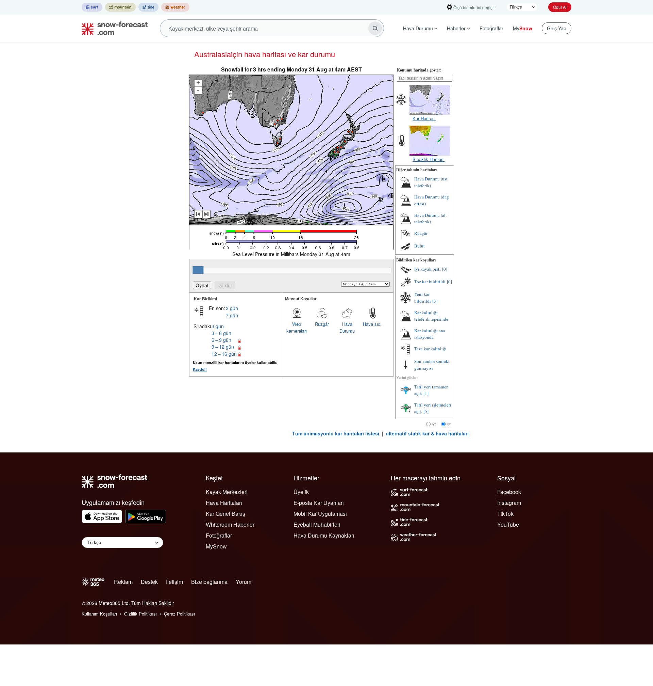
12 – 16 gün (224, 353)
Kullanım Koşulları (99, 613)
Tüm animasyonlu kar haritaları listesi (335, 433)
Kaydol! (200, 369)
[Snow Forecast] (113, 28)
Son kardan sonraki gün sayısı (432, 364)
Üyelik (301, 492)
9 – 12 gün (223, 346)
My (522, 28)
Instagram (509, 503)
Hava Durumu (418, 28)
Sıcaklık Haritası (429, 159)
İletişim (174, 582)
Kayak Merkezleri (227, 492)
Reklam (123, 582)
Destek (149, 582)
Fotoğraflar (491, 28)
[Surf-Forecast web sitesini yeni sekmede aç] (92, 7)
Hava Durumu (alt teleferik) (430, 218)
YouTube (508, 524)
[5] (426, 411)
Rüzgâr (322, 324)
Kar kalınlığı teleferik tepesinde (431, 315)
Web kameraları (296, 327)
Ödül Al (560, 7)
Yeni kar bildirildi (422, 297)
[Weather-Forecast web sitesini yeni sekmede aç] (175, 7)
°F (449, 424)
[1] (426, 393)
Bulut (419, 246)
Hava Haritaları (224, 503)
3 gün (232, 308)
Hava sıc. (372, 324)
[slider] (197, 270)
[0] (444, 269)
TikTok (505, 513)
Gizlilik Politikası (140, 613)
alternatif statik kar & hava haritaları (427, 433)
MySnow (216, 546)
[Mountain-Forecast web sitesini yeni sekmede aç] (120, 7)
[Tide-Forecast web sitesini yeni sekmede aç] (148, 7)
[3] (434, 301)
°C (434, 424)
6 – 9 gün (221, 339)
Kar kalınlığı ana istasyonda (429, 334)
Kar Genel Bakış (225, 513)
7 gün (232, 315)
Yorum (243, 582)
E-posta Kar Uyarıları (319, 503)
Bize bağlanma (209, 582)
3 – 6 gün (221, 333)
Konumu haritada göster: (419, 70)
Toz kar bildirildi (430, 281)
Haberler (456, 28)
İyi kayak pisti (427, 269)
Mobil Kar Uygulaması (320, 513)
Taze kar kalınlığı (430, 349)
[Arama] (375, 28)
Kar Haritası (424, 118)
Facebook (509, 492)
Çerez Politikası (179, 613)
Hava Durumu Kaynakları (324, 535)
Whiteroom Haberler (230, 524)
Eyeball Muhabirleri (317, 524)
